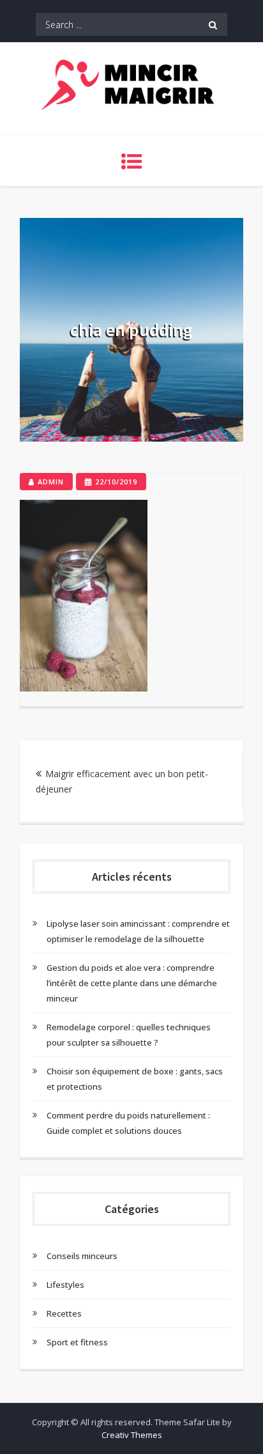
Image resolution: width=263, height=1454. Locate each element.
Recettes (64, 1313)
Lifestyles (65, 1284)
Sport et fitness (77, 1342)
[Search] (213, 24)
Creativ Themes (131, 1435)
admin (51, 481)
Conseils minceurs (82, 1256)
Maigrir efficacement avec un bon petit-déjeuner (122, 781)
